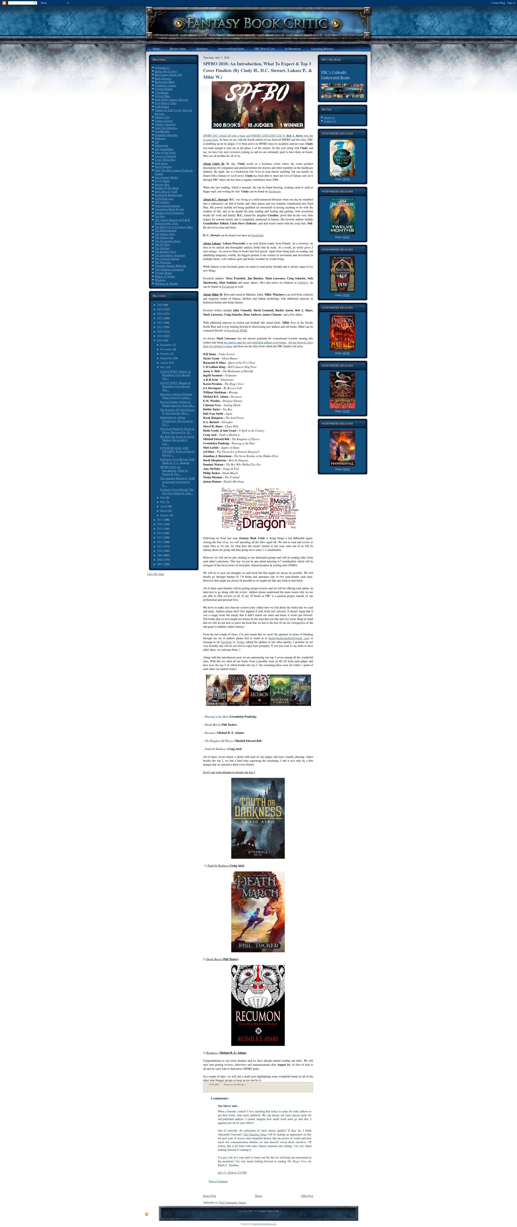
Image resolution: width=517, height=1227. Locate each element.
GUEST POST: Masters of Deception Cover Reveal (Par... (175, 375)
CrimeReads (162, 92)
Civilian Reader (164, 89)
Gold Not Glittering (166, 128)
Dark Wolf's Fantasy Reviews (171, 99)
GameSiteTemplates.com (264, 1224)
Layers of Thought (165, 156)
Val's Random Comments (169, 269)
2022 (160, 322)
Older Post (307, 1196)
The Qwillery (162, 248)
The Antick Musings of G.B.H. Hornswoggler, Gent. (172, 221)
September (166, 358)
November (166, 349)
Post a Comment (218, 1181)
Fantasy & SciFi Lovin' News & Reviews (173, 112)
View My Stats (155, 574)
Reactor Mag (162, 184)
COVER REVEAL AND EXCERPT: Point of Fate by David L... (177, 451)
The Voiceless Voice (255, 1134)
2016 (160, 524)
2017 (160, 520)
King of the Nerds (165, 152)
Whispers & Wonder (166, 283)
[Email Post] (248, 1084)
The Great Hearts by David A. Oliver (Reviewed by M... (177, 430)
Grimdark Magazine (166, 135)
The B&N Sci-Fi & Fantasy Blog (174, 227)
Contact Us (330, 121)
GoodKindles (162, 131)
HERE (346, 179)
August (164, 362)
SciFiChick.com (164, 199)
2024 (160, 314)
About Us (329, 117)
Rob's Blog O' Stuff (166, 191)
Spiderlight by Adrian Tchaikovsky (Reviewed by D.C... (176, 420)
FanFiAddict (162, 107)
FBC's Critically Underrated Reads (335, 75)
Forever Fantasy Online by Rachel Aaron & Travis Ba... (177, 403)
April (163, 506)
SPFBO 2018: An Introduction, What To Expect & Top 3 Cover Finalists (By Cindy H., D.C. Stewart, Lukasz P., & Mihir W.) (257, 70)
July (162, 367)
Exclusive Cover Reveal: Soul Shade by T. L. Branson (177, 461)
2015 (160, 528)
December (166, 345)
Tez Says (160, 216)
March (163, 511)
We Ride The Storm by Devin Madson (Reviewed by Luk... (177, 440)
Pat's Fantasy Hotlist (166, 177)
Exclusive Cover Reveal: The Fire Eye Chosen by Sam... (176, 491)
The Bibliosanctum (166, 230)
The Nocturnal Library (168, 241)
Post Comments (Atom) (232, 1202)
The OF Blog (162, 244)
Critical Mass (162, 96)
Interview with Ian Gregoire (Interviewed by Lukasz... (176, 396)
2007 (160, 564)
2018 (160, 340)
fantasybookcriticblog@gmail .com (288, 638)
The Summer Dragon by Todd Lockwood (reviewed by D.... (177, 481)
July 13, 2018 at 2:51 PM (232, 1172)
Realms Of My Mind (167, 188)
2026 (160, 305)
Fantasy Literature (165, 124)
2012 (160, 542)
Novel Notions (163, 167)
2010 (160, 551)
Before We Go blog (166, 71)
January (164, 515)
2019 (160, 336)
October (164, 354)
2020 (160, 331)
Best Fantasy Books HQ (168, 75)
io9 (157, 142)
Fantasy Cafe (162, 117)
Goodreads (275, 191)
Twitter (240, 642)
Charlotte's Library (166, 85)
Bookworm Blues (165, 82)
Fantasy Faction (164, 121)
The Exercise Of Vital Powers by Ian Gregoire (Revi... (177, 411)
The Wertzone (163, 262)
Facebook (226, 642)
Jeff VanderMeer (164, 149)
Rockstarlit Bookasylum (168, 195)
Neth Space (161, 163)
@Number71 (162, 68)
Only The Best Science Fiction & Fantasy (174, 172)
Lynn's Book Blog (165, 160)
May (162, 502)
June (162, 497)
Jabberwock (161, 145)
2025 (160, 309)
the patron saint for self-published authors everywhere (255, 342)
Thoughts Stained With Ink (170, 266)
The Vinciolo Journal (167, 259)
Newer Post (209, 1196)
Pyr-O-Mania (162, 181)
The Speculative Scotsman (170, 255)
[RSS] (146, 1214)
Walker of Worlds (165, 276)
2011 (160, 546)
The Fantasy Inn (164, 237)
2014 (160, 533)
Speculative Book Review (169, 209)
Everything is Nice (165, 103)
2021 (160, 327)
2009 (160, 555)
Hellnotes (160, 138)
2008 (160, 560)
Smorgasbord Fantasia (167, 206)
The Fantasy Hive (165, 234)
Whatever (160, 280)
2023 (160, 318)
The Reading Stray (165, 251)
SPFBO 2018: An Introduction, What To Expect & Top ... (174, 470)
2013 (160, 537)
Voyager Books (163, 273)
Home (258, 1196)
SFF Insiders (162, 202)
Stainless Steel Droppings (169, 213)
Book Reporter (163, 78)
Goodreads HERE (237, 330)
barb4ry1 (303, 282)
